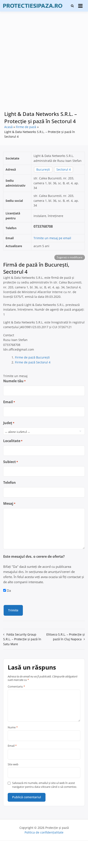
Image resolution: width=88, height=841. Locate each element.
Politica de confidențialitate (44, 832)
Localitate (12, 440)
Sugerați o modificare (69, 257)
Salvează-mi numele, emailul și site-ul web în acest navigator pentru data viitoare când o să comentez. (44, 785)
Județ (8, 422)
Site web (13, 764)
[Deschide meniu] (80, 5)
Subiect (10, 461)
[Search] (72, 5)
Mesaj (9, 503)
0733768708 (43, 226)
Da (9, 590)
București (43, 169)
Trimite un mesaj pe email (52, 238)
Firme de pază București (32, 357)
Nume (13, 727)
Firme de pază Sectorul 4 (32, 362)
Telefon (9, 482)
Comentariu (16, 686)
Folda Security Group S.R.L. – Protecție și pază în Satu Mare (22, 639)
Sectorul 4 (63, 169)
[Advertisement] (44, 64)
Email (9, 402)
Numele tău (14, 381)
